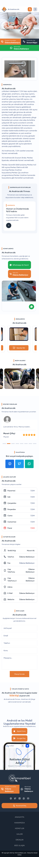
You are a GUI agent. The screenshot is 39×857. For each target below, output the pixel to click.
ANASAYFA (19, 817)
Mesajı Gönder (19, 674)
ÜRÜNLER (19, 840)
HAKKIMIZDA (19, 823)
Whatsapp (28, 789)
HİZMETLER (19, 828)
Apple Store (21, 731)
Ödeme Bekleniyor (27, 557)
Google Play (21, 738)
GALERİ (19, 834)
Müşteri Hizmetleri (10, 789)
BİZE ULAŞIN (19, 845)
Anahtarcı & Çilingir (28, 699)
